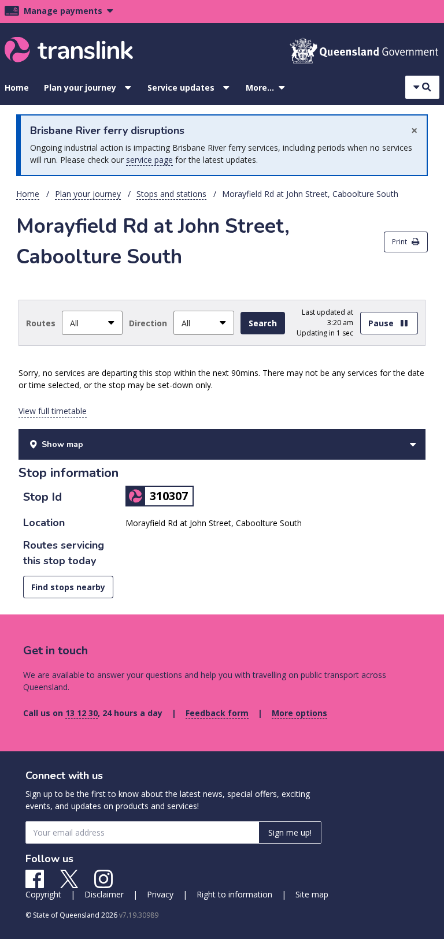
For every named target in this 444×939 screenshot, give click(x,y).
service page (149, 159)
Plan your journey (80, 87)
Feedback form (217, 712)
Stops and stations (171, 193)
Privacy (160, 894)
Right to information (234, 894)
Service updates (180, 87)
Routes (41, 323)
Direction (148, 323)
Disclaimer (104, 894)
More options (299, 712)
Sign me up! (290, 832)
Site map (311, 894)
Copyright (43, 894)
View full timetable (52, 410)
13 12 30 (81, 712)
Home (17, 87)
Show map (62, 444)
